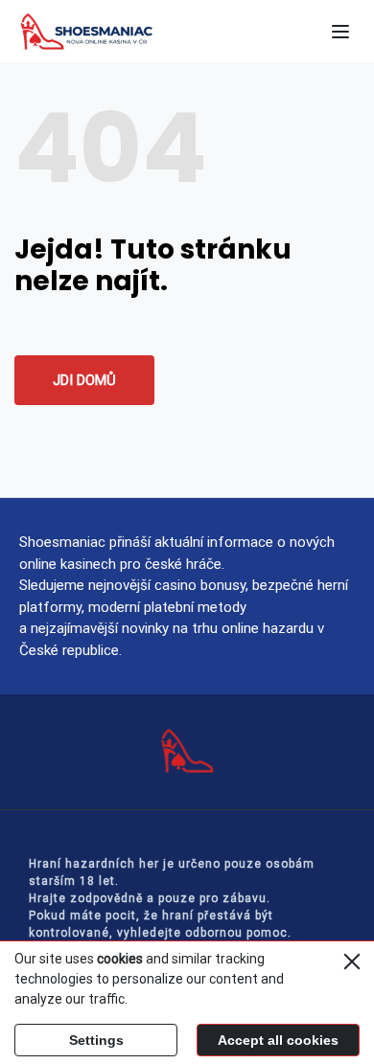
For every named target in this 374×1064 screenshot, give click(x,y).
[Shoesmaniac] (115, 31)
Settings (96, 1040)
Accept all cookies (278, 1040)
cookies (120, 958)
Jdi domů (84, 380)
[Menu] (340, 31)
